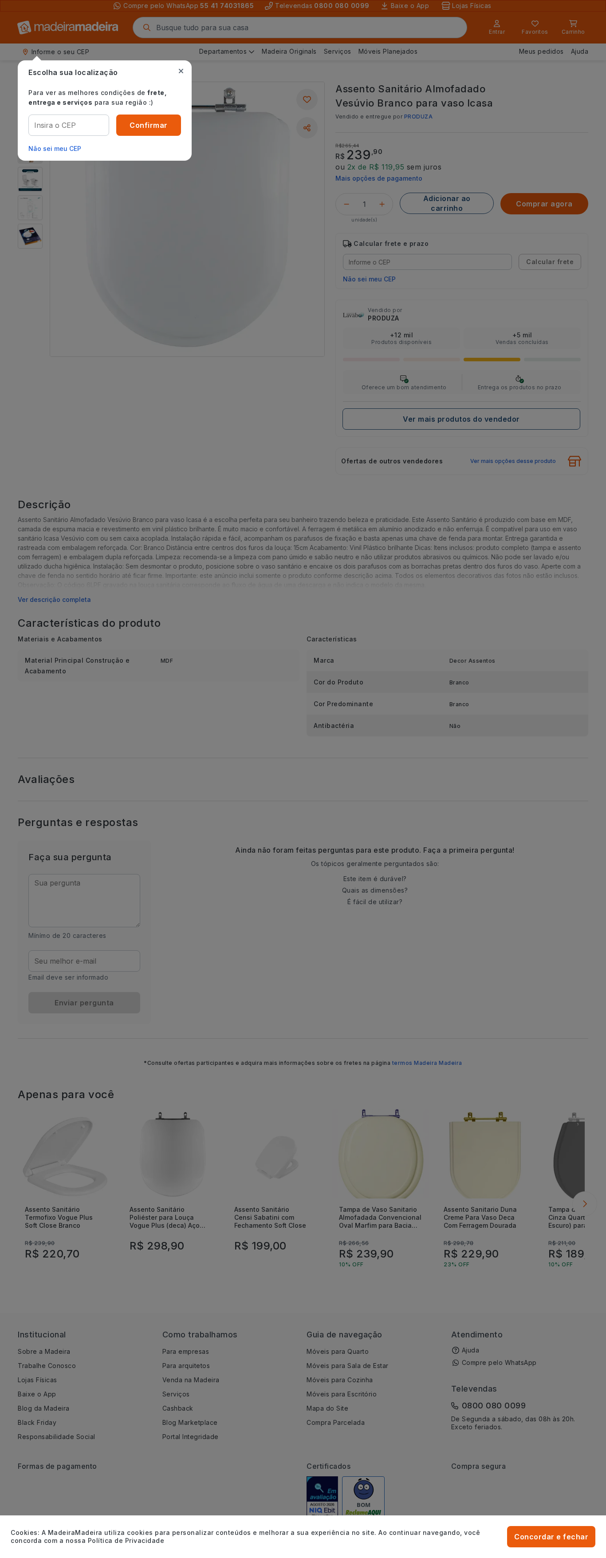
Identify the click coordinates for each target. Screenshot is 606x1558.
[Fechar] (181, 71)
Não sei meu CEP (54, 148)
